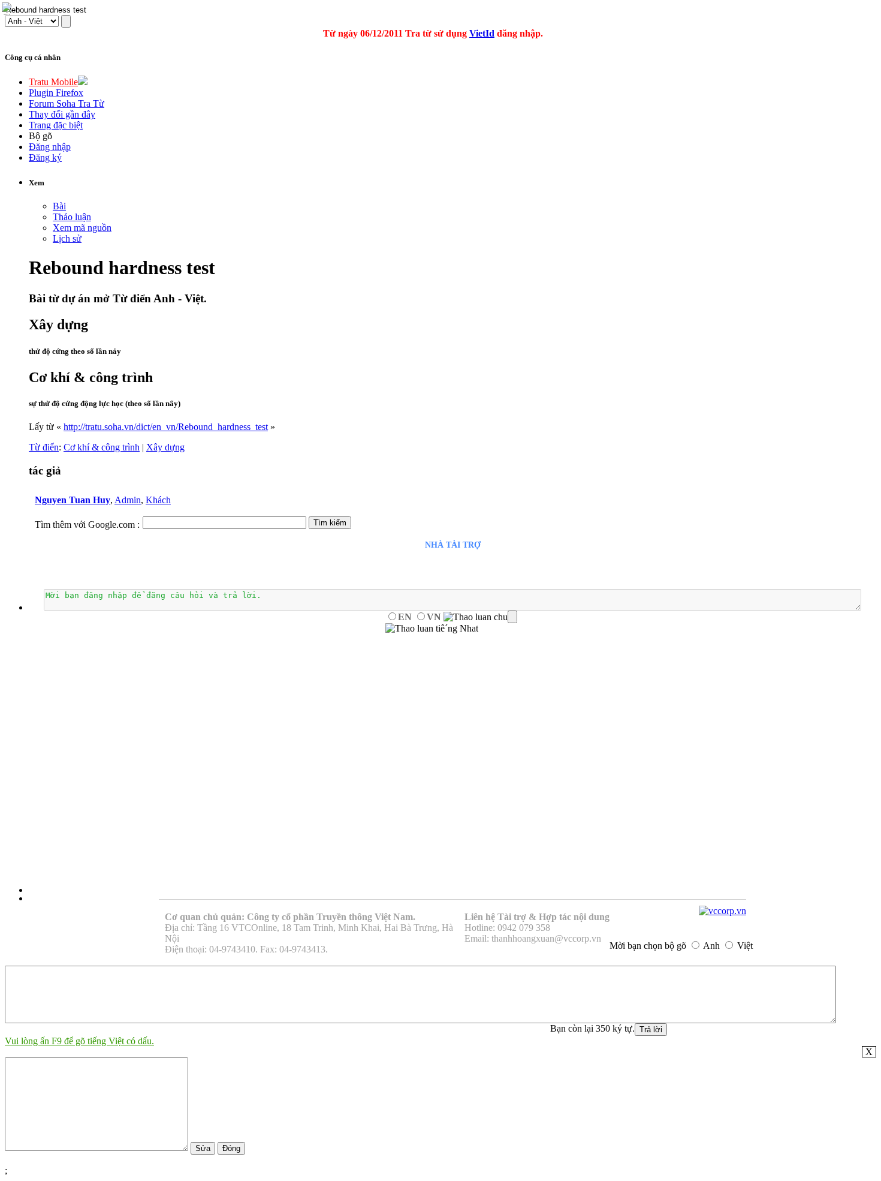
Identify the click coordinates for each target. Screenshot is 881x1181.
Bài (59, 206)
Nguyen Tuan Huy (72, 500)
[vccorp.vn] (722, 911)
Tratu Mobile (53, 82)
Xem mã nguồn (82, 228)
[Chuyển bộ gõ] (8, 8)
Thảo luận (72, 217)
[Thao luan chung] (480, 617)
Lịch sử (67, 238)
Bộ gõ (40, 136)
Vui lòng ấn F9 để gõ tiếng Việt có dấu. (79, 1041)
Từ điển (44, 447)
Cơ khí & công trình (102, 447)
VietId (481, 33)
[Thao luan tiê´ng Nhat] (431, 628)
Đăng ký (45, 157)
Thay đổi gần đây (62, 114)
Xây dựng (165, 447)
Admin (127, 500)
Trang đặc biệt (56, 125)
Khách (158, 500)
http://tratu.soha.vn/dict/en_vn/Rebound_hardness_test (166, 427)
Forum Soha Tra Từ (66, 103)
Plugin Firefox (56, 93)
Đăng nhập (50, 147)
